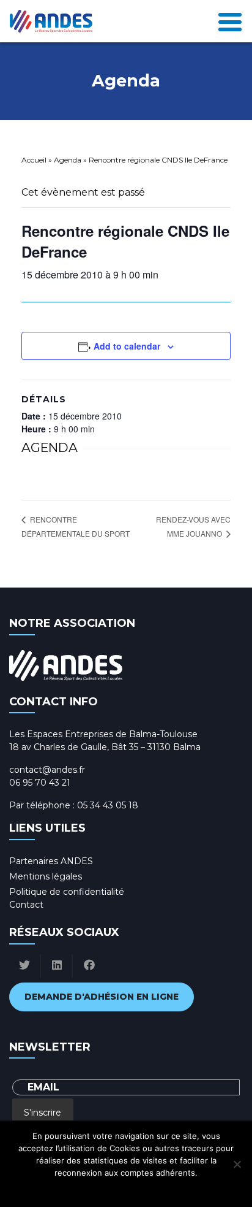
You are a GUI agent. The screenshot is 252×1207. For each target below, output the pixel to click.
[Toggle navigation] (230, 20)
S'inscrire (42, 1112)
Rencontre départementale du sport (75, 526)
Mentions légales (45, 876)
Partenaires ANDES (51, 861)
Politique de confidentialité (66, 891)
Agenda (67, 159)
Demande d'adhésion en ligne (101, 996)
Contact (26, 904)
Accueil (33, 159)
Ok (72, 1189)
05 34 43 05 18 (107, 805)
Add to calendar (127, 346)
